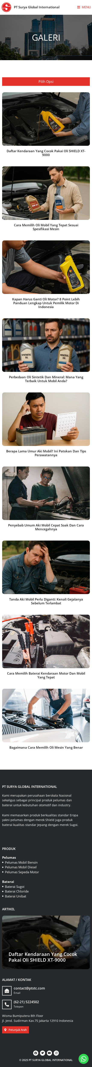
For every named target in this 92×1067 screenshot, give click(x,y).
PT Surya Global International (36, 7)
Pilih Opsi (46, 81)
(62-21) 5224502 (26, 1002)
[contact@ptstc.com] (7, 990)
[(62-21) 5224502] (7, 1004)
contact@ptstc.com (29, 988)
